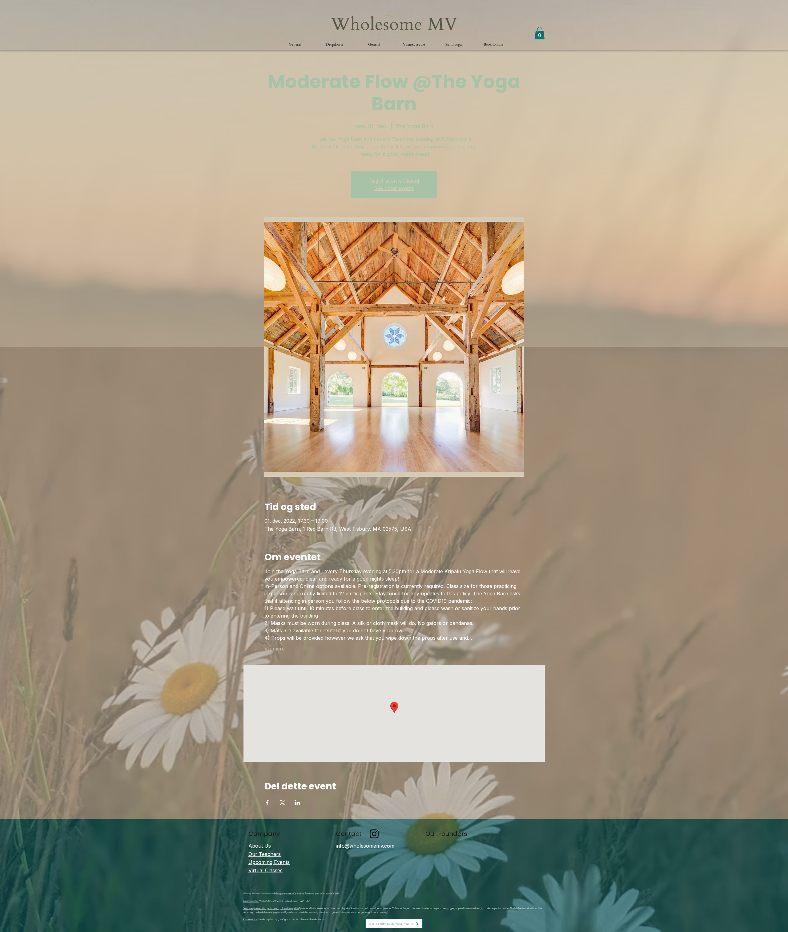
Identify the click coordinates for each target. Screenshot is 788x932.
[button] (334, 44)
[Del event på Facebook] (267, 802)
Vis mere (274, 649)
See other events (394, 188)
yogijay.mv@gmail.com (285, 912)
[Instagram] (374, 834)
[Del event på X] (282, 802)
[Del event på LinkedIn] (297, 802)
